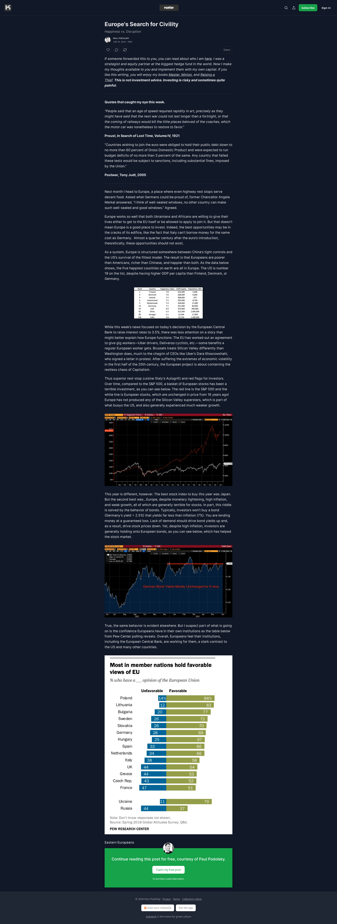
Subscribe (308, 7)
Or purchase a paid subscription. (168, 878)
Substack (151, 916)
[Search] (286, 7)
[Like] (108, 49)
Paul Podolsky (121, 38)
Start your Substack (159, 907)
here (208, 59)
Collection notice (192, 899)
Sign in (326, 7)
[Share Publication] (293, 7)
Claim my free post (168, 870)
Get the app (186, 907)
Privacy (167, 899)
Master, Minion (180, 75)
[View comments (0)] (116, 49)
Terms (176, 899)
